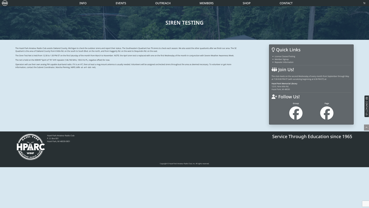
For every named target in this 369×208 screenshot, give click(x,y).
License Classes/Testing (285, 56)
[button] (366, 127)
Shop (247, 3)
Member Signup (282, 59)
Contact (286, 3)
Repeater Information (284, 62)
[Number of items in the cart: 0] (364, 3)
